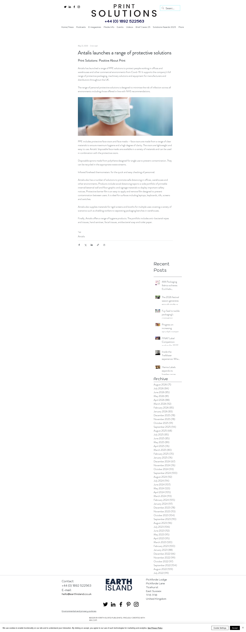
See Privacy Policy (155, 628)
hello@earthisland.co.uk (76, 594)
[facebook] (74, 6)
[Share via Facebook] (79, 245)
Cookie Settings (220, 628)
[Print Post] (104, 245)
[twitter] (65, 6)
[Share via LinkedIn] (91, 245)
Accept (235, 628)
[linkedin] (69, 6)
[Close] (242, 628)
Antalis (81, 236)
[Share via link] (98, 245)
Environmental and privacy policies (79, 611)
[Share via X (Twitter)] (85, 245)
